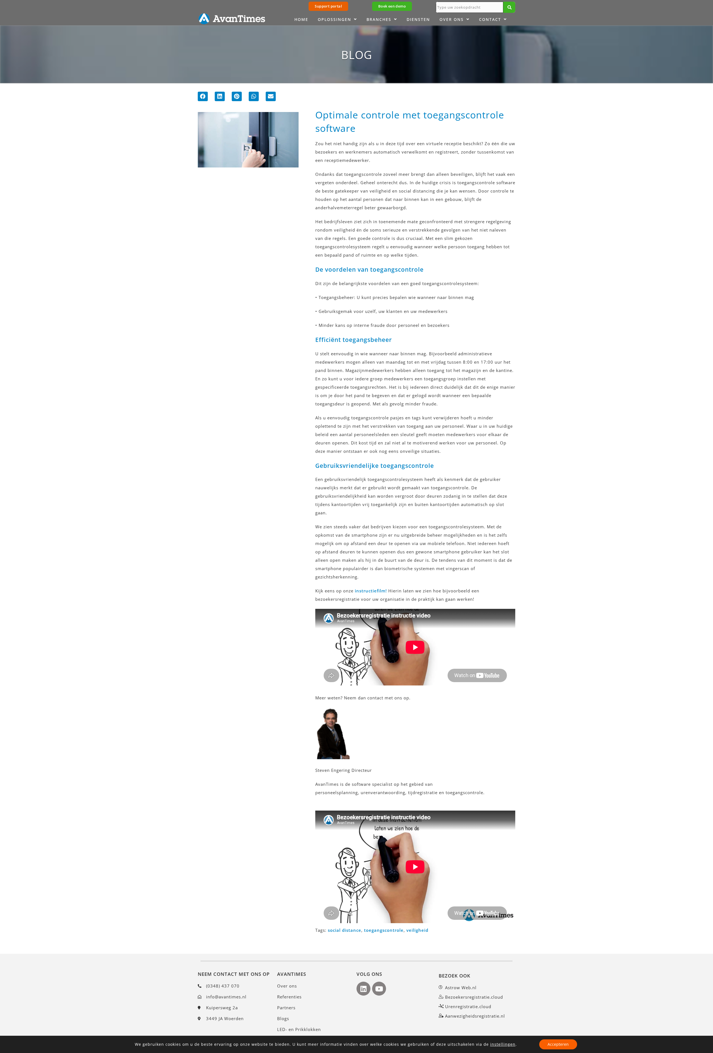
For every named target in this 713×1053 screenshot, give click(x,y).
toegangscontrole (384, 930)
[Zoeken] (509, 7)
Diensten (418, 19)
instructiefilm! (371, 591)
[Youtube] (379, 989)
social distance (344, 930)
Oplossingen (334, 19)
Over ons (451, 19)
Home (301, 19)
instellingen (503, 1044)
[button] (203, 96)
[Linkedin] (363, 989)
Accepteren (558, 1044)
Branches (379, 19)
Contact (490, 19)
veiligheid (417, 930)
